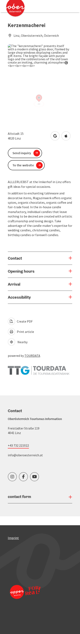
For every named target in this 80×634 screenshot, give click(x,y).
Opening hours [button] (21, 271)
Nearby (21, 342)
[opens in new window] (25, 597)
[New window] (38, 368)
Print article (25, 332)
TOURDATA (32, 356)
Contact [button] (15, 258)
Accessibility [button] (19, 297)
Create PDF (24, 321)
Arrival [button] (14, 284)
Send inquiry (22, 153)
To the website (23, 165)
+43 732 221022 (18, 445)
